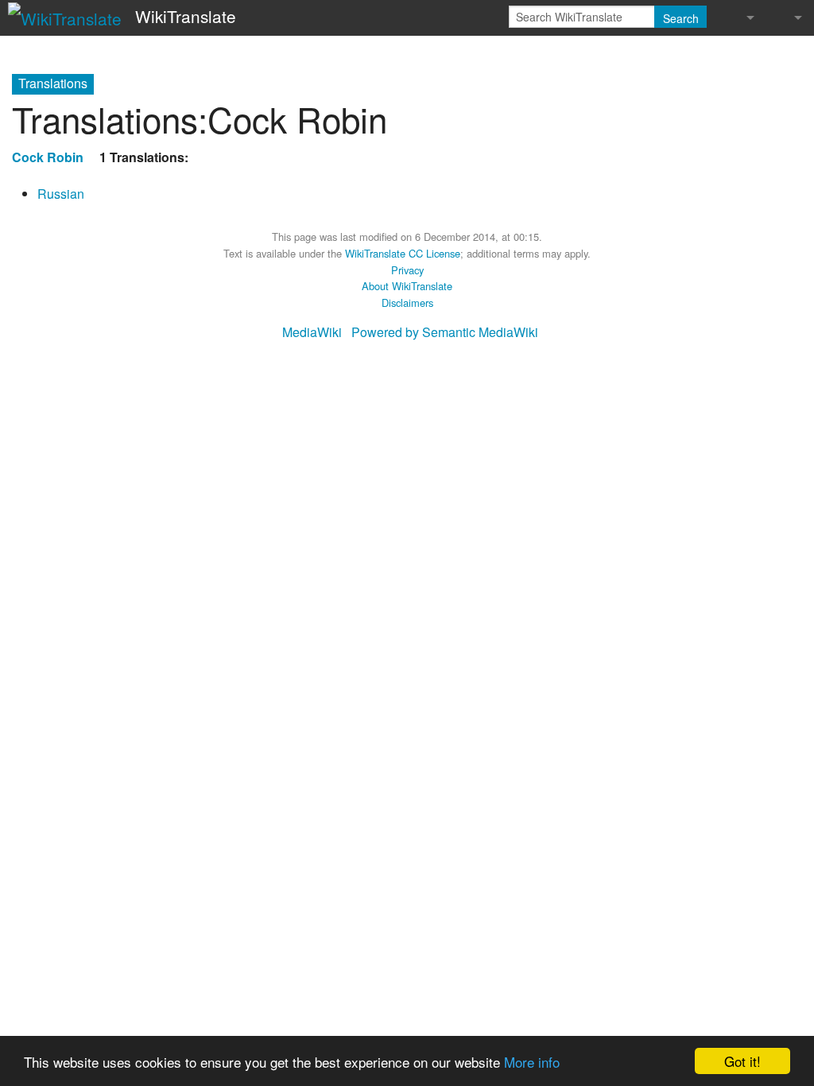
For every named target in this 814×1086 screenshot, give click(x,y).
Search (681, 18)
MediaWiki (312, 332)
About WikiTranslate (407, 285)
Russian (60, 193)
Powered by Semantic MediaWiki (444, 332)
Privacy (407, 269)
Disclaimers (407, 302)
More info (532, 1062)
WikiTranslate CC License (402, 253)
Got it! (742, 1061)
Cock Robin (47, 157)
